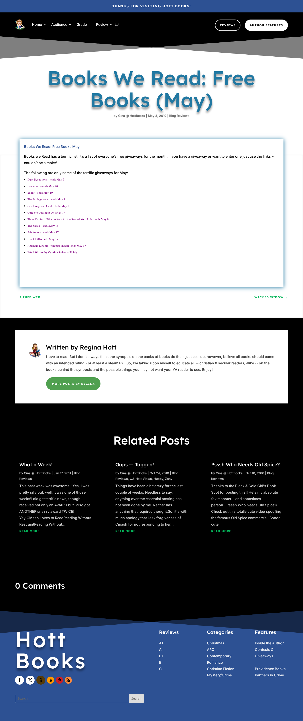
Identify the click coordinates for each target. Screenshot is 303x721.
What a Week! (36, 464)
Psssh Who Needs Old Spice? (245, 464)
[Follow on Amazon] (50, 680)
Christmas (215, 643)
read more (29, 531)
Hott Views (144, 479)
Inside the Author (269, 643)
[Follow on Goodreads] (40, 680)
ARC (210, 649)
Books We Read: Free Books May (52, 146)
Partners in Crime (269, 675)
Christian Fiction (220, 669)
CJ (132, 479)
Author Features (266, 25)
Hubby (158, 479)
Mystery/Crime (219, 675)
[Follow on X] (30, 680)
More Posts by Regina (73, 383)
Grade (82, 24)
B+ (161, 656)
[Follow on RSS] (68, 680)
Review (102, 24)
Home (37, 24)
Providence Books (270, 669)
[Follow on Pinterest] (59, 680)
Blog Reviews (179, 115)
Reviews (228, 25)
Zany (168, 479)
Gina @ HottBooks (131, 115)
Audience (59, 24)
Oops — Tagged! (134, 464)
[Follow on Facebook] (19, 680)
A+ (161, 643)
